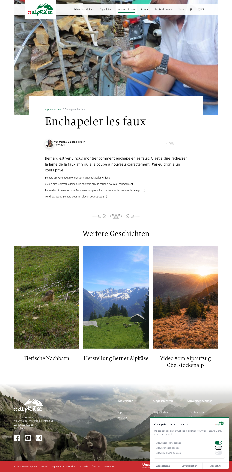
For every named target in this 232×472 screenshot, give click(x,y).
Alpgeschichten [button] (126, 9)
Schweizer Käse (195, 412)
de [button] (202, 9)
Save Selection (189, 465)
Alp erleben (125, 401)
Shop (181, 9)
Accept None (163, 465)
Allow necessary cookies (168, 442)
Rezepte (145, 9)
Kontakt (84, 466)
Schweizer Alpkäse (199, 401)
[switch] (218, 443)
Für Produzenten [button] (164, 9)
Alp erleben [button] (106, 9)
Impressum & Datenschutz (64, 466)
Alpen (121, 412)
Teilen (172, 143)
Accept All (215, 465)
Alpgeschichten (53, 109)
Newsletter (109, 466)
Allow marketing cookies (168, 452)
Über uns (96, 466)
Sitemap (44, 466)
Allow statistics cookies (167, 447)
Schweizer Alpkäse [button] (84, 9)
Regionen (123, 417)
